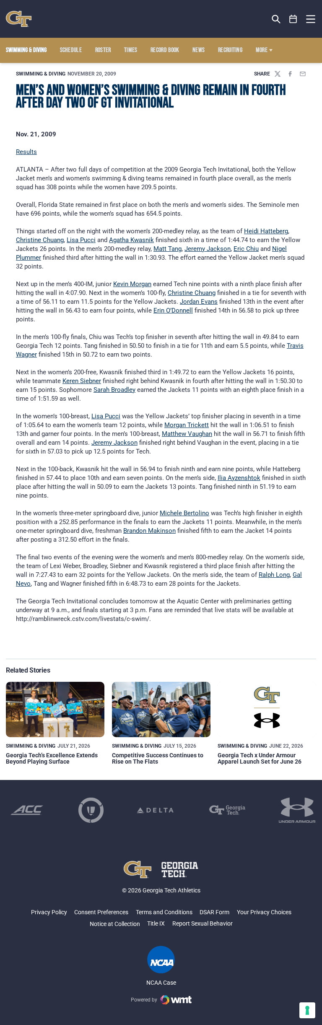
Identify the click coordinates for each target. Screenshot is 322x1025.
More (261, 50)
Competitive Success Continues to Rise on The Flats (157, 758)
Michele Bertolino (184, 513)
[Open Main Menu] (311, 19)
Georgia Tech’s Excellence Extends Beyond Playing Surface (52, 758)
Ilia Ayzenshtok (239, 478)
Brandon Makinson (149, 531)
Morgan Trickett (186, 425)
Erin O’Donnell (173, 310)
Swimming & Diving (40, 74)
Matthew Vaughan (187, 434)
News (198, 50)
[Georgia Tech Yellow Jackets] (18, 19)
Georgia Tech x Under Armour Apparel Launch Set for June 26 (259, 758)
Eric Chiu (246, 249)
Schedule (71, 50)
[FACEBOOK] (290, 73)
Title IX (156, 923)
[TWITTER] (277, 73)
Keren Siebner (81, 381)
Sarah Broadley (114, 390)
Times (131, 50)
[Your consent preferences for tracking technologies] (307, 1010)
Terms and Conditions (164, 912)
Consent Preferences (101, 912)
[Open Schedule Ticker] (293, 19)
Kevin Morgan (132, 284)
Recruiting (230, 50)
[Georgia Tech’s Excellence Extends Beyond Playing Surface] (55, 709)
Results (26, 152)
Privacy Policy (49, 912)
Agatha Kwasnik (131, 240)
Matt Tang (167, 249)
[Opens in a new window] (27, 810)
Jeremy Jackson (207, 249)
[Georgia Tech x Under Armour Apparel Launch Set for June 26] (267, 709)
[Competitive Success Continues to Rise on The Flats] (161, 709)
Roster (103, 50)
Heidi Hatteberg (266, 231)
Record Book (165, 50)
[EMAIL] (302, 73)
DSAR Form (214, 912)
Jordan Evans (199, 301)
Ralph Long (274, 575)
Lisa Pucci (81, 240)
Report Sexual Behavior (202, 923)
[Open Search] (276, 19)
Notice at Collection (115, 924)
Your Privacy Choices (264, 912)
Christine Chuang (40, 240)
